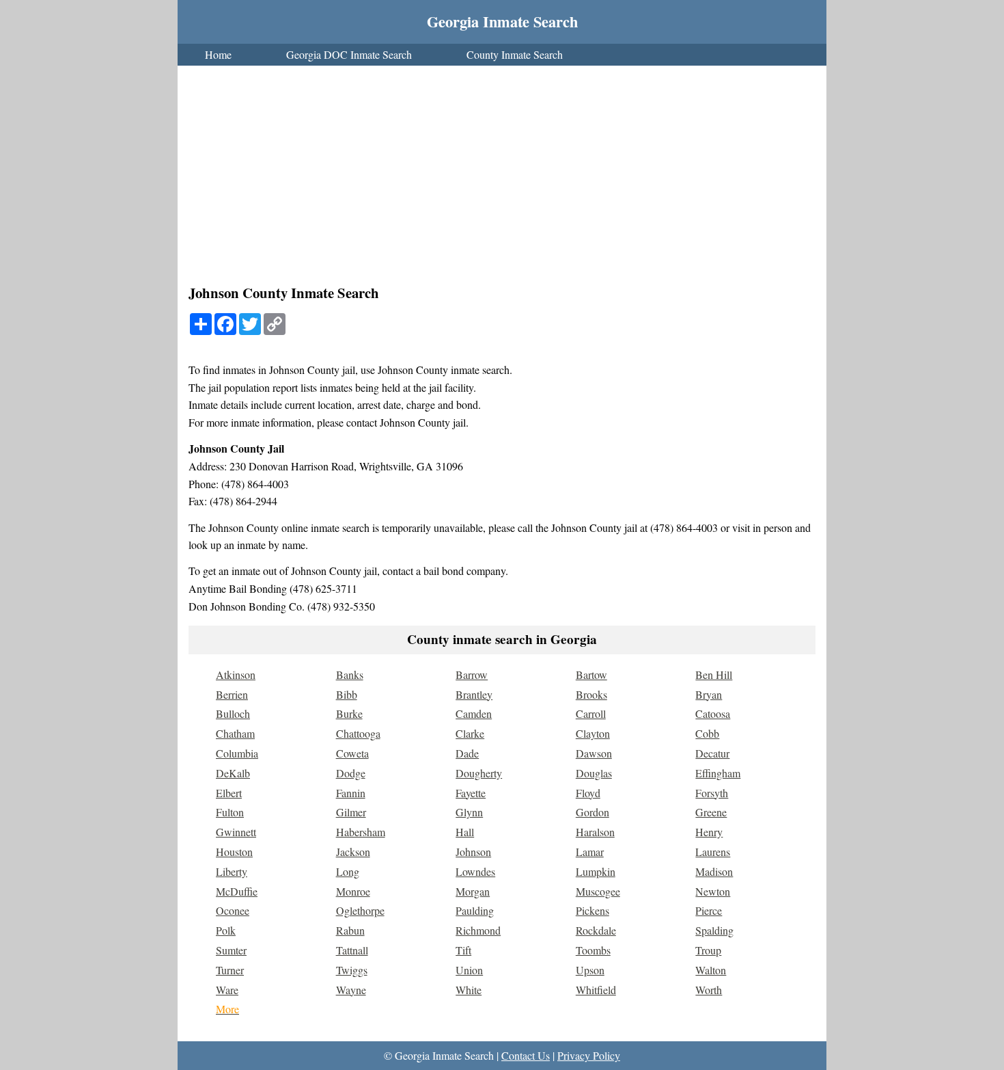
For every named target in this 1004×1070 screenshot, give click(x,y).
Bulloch (233, 713)
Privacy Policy (588, 1055)
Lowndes (475, 871)
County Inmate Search (514, 54)
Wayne (351, 989)
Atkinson (235, 674)
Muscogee (598, 891)
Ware (227, 989)
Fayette (471, 793)
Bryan (708, 694)
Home (218, 54)
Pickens (592, 910)
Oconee (232, 910)
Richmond (478, 930)
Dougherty (479, 773)
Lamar (590, 851)
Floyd (588, 793)
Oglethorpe (360, 910)
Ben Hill (713, 674)
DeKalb (233, 773)
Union (469, 970)
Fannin (350, 793)
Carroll (591, 713)
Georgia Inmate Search (502, 21)
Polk (226, 930)
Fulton (230, 812)
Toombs (593, 950)
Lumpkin (595, 871)
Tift (463, 950)
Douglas (594, 773)
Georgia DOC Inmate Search (349, 54)
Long (347, 871)
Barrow (472, 674)
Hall (465, 832)
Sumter (231, 950)
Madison (714, 871)
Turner (230, 970)
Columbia (237, 753)
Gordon (592, 812)
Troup (708, 950)
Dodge (350, 773)
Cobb (707, 733)
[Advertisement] (502, 176)
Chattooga (358, 733)
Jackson (353, 851)
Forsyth (711, 793)
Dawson (594, 753)
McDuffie (236, 891)
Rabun (350, 930)
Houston (234, 851)
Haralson (595, 832)
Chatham (235, 733)
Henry (709, 832)
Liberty (231, 871)
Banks (349, 674)
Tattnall (352, 950)
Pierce (708, 910)
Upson (590, 970)
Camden (474, 713)
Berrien (232, 694)
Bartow (591, 674)
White (469, 989)
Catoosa (712, 713)
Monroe (353, 891)
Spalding (714, 930)
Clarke (470, 733)
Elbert (229, 793)
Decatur (712, 753)
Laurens (712, 851)
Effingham (717, 773)
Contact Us (525, 1055)
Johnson (473, 851)
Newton (712, 891)
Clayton (593, 733)
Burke (349, 713)
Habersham (360, 832)
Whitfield (596, 989)
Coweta (352, 753)
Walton (710, 970)
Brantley (474, 694)
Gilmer (351, 812)
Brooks (591, 694)
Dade (467, 753)
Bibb (346, 694)
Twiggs (351, 970)
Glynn (469, 812)
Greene (711, 812)
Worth (708, 989)
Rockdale (596, 930)
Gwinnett (236, 832)
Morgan (473, 891)
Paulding (475, 910)
